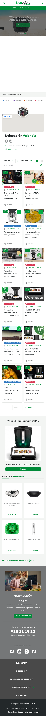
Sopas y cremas (31, 226)
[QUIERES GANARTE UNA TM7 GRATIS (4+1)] (34, 295)
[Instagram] (26, 651)
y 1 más (41, 226)
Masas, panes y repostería (13, 226)
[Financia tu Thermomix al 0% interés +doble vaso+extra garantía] (12, 256)
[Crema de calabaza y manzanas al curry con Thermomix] (34, 217)
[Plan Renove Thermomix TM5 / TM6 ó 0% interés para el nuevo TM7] (34, 373)
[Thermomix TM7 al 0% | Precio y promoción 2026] (12, 178)
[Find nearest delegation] (4, 3)
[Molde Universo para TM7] (12, 528)
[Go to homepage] (23, 3)
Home (4, 95)
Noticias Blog (9, 187)
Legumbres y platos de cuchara (14, 382)
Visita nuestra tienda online (21, 8)
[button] (42, 3)
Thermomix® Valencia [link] (14, 95)
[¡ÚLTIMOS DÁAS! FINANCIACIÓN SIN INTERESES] (34, 334)
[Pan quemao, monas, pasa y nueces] (12, 217)
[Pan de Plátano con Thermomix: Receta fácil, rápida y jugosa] (12, 334)
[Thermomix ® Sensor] (34, 528)
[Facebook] (12, 651)
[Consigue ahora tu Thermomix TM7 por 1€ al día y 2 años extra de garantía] (34, 256)
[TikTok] (34, 651)
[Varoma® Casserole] (34, 492)
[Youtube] (19, 651)
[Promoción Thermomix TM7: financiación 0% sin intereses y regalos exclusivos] (12, 295)
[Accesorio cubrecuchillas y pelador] (12, 492)
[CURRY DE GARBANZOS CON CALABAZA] (12, 373)
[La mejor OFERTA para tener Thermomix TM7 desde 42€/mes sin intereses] (34, 178)
